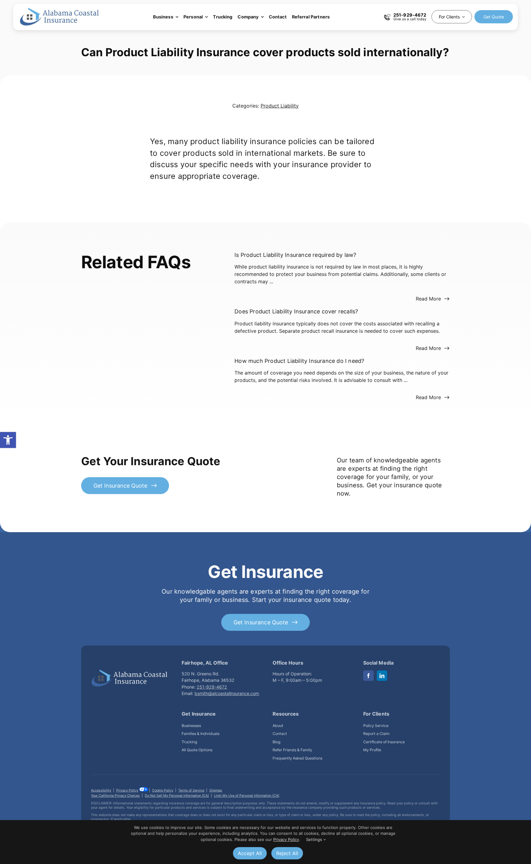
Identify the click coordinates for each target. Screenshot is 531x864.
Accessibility (101, 790)
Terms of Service (191, 790)
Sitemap (215, 790)
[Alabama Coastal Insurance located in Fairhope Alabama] (129, 672)
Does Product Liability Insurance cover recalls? (296, 311)
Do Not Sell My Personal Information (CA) (177, 795)
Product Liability (280, 106)
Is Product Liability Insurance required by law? (295, 255)
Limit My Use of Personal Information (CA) (246, 795)
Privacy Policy (127, 790)
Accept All (250, 853)
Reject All (287, 853)
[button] (8, 440)
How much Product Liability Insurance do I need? (299, 360)
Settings (314, 839)
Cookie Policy (162, 790)
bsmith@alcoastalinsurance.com (227, 693)
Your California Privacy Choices (115, 795)
